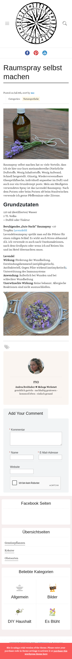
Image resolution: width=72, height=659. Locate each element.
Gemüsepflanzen (15, 542)
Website (15, 466)
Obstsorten (11, 558)
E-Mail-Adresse (48, 452)
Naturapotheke (31, 99)
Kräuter (9, 550)
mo (32, 92)
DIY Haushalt (19, 621)
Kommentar (17, 429)
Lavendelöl (20, 230)
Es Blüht (52, 621)
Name (14, 452)
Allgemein (19, 597)
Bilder (52, 597)
